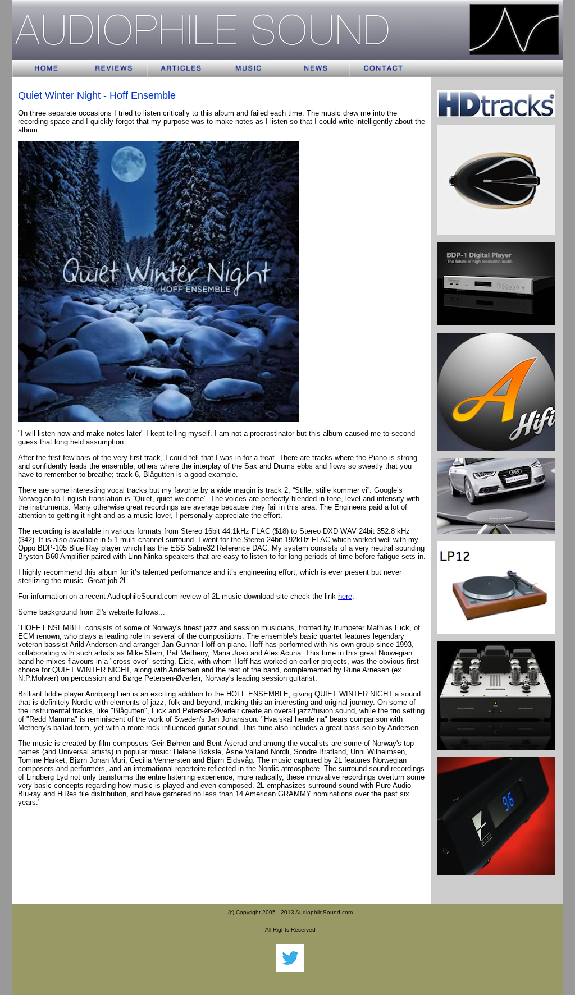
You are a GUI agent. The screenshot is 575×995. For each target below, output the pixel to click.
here (345, 596)
